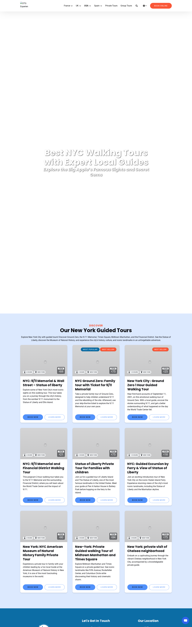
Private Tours (111, 5)
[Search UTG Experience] (136, 6)
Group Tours (126, 5)
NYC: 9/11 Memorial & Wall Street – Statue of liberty (43, 383)
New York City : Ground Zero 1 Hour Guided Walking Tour (145, 385)
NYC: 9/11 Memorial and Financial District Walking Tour (43, 468)
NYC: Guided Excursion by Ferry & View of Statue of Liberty (148, 468)
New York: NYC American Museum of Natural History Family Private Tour (43, 553)
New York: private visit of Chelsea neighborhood (147, 549)
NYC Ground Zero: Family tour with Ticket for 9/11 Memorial (95, 385)
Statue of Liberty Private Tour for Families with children (94, 468)
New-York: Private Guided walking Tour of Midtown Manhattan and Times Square (95, 553)
